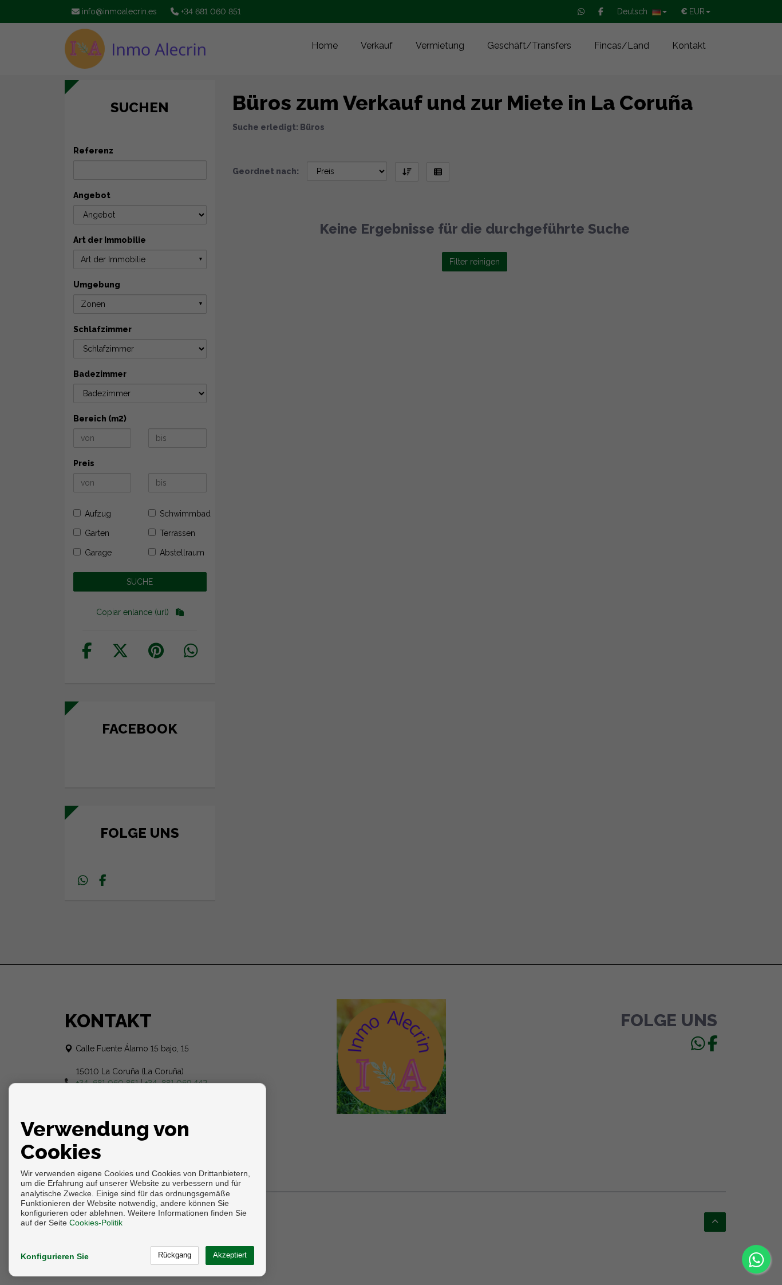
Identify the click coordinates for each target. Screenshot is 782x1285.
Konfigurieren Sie (55, 1256)
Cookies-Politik (96, 1222)
